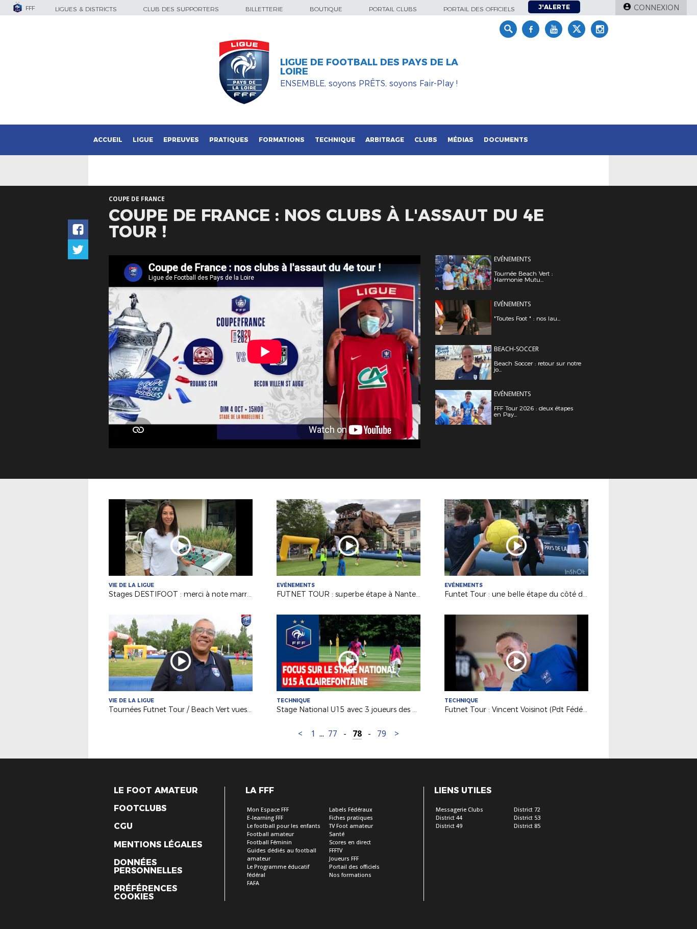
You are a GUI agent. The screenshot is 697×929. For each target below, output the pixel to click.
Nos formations (350, 875)
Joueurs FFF (344, 858)
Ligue (143, 139)
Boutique (326, 9)
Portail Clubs (393, 9)
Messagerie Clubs (459, 809)
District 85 (527, 826)
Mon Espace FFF (268, 809)
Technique (335, 139)
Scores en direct (350, 842)
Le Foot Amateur (156, 791)
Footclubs (140, 808)
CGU (123, 826)
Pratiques (228, 139)
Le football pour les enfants (283, 826)
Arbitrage (384, 139)
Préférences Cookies (145, 893)
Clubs (425, 139)
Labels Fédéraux (350, 809)
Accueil (107, 139)
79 (381, 734)
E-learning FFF (265, 818)
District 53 (527, 818)
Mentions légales (158, 845)
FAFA (253, 883)
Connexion (656, 7)
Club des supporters (181, 9)
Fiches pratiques (351, 818)
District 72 (527, 809)
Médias (460, 139)
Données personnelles (148, 867)
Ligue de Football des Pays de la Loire (369, 67)
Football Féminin (269, 842)
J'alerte (554, 7)
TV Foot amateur (351, 826)
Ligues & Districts (86, 9)
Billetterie (264, 9)
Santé (336, 834)
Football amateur (270, 834)
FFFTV (335, 850)
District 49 (449, 826)
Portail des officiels (479, 9)
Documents (506, 139)
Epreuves (181, 139)
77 (332, 734)
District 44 (449, 818)
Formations (282, 139)
